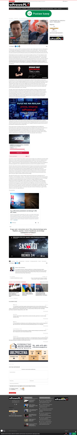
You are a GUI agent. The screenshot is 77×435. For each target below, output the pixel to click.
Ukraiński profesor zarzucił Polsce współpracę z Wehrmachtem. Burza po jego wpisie (46, 410)
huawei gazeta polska (21, 261)
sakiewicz (39, 261)
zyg (13, 321)
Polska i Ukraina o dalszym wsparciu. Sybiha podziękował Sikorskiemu (27, 294)
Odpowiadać (46, 311)
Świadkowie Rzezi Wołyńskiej (34, 8)
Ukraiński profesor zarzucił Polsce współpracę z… (32, 400)
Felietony (19, 8)
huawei (17, 261)
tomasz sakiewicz (44, 261)
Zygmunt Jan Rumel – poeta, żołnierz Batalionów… (32, 420)
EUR (52, 31)
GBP (56, 31)
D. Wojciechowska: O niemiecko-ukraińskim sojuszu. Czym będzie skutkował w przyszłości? (45, 401)
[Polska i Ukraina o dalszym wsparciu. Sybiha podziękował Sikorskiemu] (28, 288)
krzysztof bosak (27, 261)
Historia (24, 8)
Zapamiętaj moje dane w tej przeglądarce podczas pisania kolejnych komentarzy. (23, 385)
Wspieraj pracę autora (28, 234)
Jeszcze (59, 8)
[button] (3, 431)
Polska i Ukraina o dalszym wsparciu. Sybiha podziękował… (33, 405)
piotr (14, 304)
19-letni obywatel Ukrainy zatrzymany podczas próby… (33, 410)
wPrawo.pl (66, 430)
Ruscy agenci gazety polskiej (33, 261)
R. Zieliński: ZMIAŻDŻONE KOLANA (16, 278)
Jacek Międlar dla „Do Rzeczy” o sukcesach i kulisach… (32, 415)
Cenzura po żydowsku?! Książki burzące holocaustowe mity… (33, 424)
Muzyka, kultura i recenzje (47, 8)
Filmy (55, 8)
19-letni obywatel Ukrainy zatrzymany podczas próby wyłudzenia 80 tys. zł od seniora (41, 294)
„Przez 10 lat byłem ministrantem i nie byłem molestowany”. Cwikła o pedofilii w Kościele (39, 278)
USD (54, 31)
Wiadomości (12, 8)
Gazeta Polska (13, 261)
